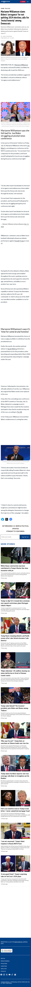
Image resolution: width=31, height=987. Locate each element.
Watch (23, 1)
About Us (3, 958)
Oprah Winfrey (12, 349)
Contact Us (3, 971)
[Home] (5, 1)
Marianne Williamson (21, 65)
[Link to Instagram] (4, 974)
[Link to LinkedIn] (15, 975)
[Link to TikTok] (12, 975)
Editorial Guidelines (5, 961)
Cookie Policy (4, 966)
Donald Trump (19, 241)
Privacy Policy (4, 963)
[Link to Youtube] (9, 974)
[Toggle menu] (28, 2)
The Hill (19, 412)
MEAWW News (4, 942)
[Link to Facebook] (1, 974)
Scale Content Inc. (18, 942)
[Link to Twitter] (7, 974)
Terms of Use (4, 968)
